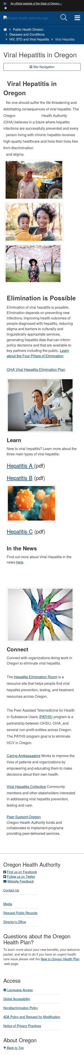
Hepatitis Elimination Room (35, 676)
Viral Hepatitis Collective (26, 786)
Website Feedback (20, 881)
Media (7, 904)
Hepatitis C (20, 531)
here (19, 562)
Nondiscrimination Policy (20, 1007)
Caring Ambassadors (23, 755)
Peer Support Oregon (24, 816)
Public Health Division (28, 29)
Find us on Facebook (22, 872)
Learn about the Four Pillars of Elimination (38, 353)
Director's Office (14, 921)
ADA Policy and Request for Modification (31, 1016)
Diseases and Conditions (27, 34)
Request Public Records (20, 913)
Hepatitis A (20, 465)
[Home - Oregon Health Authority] (5, 29)
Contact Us (11, 890)
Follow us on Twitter (21, 876)
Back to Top (15, 1047)
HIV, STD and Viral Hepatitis (29, 39)
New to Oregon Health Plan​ (60, 959)
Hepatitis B (19, 478)
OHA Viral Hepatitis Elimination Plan (36, 369)
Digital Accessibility (16, 999)
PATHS (46, 716)
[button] (5, 7)
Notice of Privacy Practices (22, 1025)
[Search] (64, 17)
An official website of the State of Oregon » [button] (36, 3)
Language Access (19, 990)
